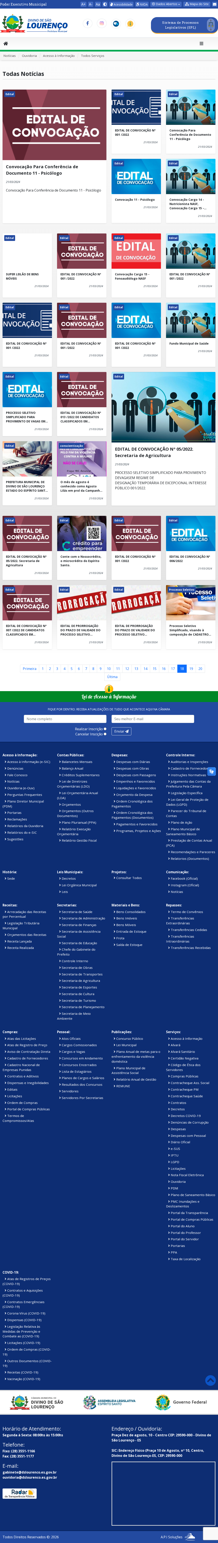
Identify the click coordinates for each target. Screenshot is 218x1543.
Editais (11, 1089)
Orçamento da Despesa (133, 794)
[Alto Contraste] (105, 4)
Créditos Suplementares (80, 775)
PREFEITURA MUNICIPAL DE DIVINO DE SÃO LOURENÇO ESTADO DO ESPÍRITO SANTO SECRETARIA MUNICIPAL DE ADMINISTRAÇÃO (27, 486)
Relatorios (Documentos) (189, 858)
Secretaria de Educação (79, 943)
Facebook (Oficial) (184, 878)
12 (127, 668)
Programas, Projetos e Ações (138, 831)
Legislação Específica (186, 793)
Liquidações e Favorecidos (135, 788)
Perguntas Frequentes (24, 794)
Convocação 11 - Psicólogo (135, 200)
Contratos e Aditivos (22, 1076)
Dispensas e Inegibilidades (27, 1083)
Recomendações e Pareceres (192, 852)
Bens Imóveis (126, 918)
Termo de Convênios (186, 912)
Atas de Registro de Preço (26, 1045)
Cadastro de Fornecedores (191, 768)
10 (109, 668)
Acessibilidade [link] (123, 4)
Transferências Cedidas (188, 930)
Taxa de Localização (185, 1259)
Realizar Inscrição (89, 729)
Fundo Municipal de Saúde (189, 343)
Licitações (14, 1096)
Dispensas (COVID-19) (24, 1320)
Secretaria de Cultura (77, 994)
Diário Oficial (180, 1142)
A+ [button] (83, 4)
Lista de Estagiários (76, 1071)
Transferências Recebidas (190, 948)
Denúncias (14, 768)
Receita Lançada (19, 941)
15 (154, 668)
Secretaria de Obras (77, 967)
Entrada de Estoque (130, 931)
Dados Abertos (166, 4)
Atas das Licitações (21, 1038)
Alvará (175, 1045)
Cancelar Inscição (89, 734)
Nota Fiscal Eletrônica (187, 1175)
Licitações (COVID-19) (23, 1343)
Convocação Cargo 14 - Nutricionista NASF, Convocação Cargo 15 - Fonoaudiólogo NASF (186, 204)
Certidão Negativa (184, 1058)
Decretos (68, 878)
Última (112, 676)
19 (191, 668)
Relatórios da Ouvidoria (24, 826)
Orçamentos (71, 804)
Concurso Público (129, 1038)
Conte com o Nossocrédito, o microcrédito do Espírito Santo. (80, 561)
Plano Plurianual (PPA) (78, 822)
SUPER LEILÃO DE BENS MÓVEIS (22, 276)
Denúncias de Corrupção (189, 1122)
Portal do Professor (185, 1232)
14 (145, 668)
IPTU (174, 1155)
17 (173, 668)
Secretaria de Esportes (79, 987)
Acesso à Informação (59, 55)
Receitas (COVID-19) (22, 1372)
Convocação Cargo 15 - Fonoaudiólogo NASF (132, 276)
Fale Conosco (16, 775)
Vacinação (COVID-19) (23, 1379)
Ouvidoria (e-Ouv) (20, 788)
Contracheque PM (184, 1089)
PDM (174, 1188)
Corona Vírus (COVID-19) (25, 1313)
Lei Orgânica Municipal (79, 885)
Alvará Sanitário (182, 1051)
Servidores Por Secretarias (82, 1098)
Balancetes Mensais (76, 762)
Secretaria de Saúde (76, 912)
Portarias (14, 812)
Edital (10, 94)
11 (118, 668)
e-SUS (175, 1148)
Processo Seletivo (181, 590)
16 (164, 668)
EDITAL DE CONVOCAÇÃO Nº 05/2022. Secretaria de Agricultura (26, 561)
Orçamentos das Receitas (26, 934)
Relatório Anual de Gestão (135, 1079)
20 (200, 668)
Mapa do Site (199, 4)
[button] (196, 4)
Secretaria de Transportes (82, 974)
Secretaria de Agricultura (80, 980)
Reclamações (16, 819)
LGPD (174, 1162)
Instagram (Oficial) (184, 885)
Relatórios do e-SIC (21, 832)
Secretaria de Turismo (78, 1000)
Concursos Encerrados (79, 1065)
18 (182, 668)
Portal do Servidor (184, 1239)
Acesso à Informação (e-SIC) (28, 762)
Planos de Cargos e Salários (82, 1078)
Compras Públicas (184, 1076)
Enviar (119, 731)
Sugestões (14, 839)
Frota (119, 938)
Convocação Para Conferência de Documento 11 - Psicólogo (190, 134)
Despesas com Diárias (132, 762)
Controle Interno (74, 961)
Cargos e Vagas (73, 1051)
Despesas (178, 1129)
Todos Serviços (92, 55)
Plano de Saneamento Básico (192, 1195)
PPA (173, 1252)
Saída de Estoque (128, 945)
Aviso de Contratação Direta (28, 1051)
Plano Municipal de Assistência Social (128, 1070)
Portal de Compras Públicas (28, 1109)
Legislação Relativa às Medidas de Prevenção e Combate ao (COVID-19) (21, 1331)
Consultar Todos (128, 878)
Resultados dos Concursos (81, 1084)
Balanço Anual (72, 768)
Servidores (70, 1091)
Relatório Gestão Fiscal (79, 840)
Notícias (9, 55)
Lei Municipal (125, 1045)
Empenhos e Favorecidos (135, 781)
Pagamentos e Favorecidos (136, 824)
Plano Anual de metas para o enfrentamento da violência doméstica (136, 1056)
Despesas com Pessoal (188, 1135)
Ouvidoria (29, 55)
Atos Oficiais (71, 1038)
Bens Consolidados (130, 912)
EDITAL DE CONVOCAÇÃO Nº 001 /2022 (135, 132)
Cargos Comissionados (79, 1045)
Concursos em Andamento (82, 1058)
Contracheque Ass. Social (189, 1083)
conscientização (71, 446)
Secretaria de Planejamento (83, 1007)
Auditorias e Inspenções (189, 762)
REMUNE (122, 1086)
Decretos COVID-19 (185, 1116)
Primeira (29, 668)
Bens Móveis (125, 925)
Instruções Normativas (188, 775)
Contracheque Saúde (186, 1096)
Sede (10, 878)
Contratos (178, 1102)
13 (136, 668)
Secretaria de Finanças (78, 925)
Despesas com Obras (132, 768)
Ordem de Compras (22, 1102)
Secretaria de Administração (83, 918)
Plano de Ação (181, 822)
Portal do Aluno (182, 1226)
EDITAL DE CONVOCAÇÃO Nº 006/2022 (189, 559)
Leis (64, 892)
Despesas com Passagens (135, 775)
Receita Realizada (20, 948)
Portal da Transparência (189, 1213)
